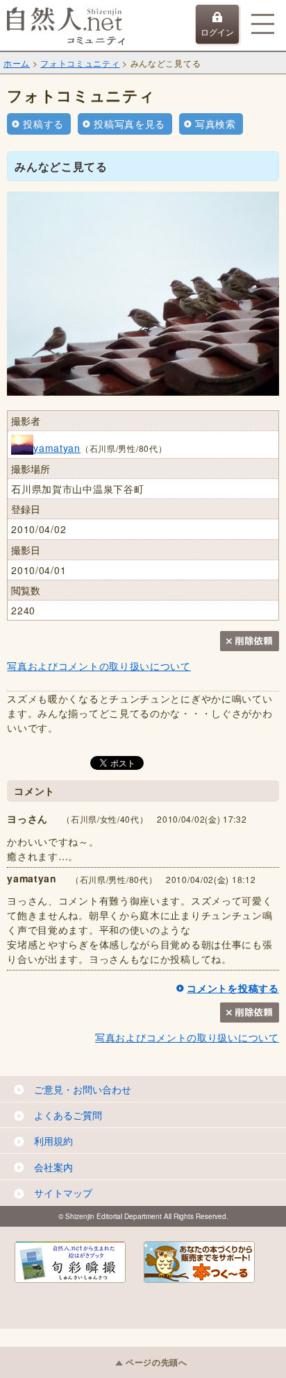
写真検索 (215, 124)
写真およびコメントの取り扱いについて (99, 666)
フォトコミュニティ (79, 63)
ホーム (16, 63)
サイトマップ (63, 1193)
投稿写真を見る (129, 124)
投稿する (43, 124)
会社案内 (53, 1167)
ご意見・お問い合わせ (82, 1089)
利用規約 (53, 1141)
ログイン (217, 31)
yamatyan (57, 448)
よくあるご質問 (68, 1115)
